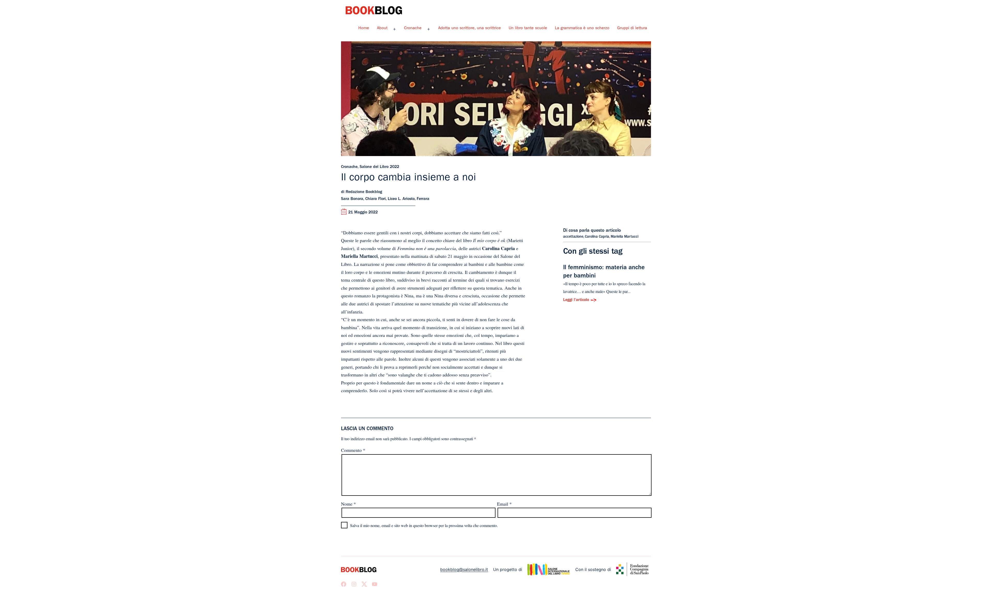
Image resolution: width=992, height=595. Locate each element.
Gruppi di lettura (632, 28)
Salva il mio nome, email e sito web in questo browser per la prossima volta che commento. (424, 525)
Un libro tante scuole (528, 28)
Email (504, 504)
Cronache (413, 28)
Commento (353, 450)
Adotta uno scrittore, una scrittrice (469, 28)
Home (363, 28)
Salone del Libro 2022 (379, 167)
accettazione (573, 237)
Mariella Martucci (624, 237)
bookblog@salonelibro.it (464, 569)
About (382, 28)
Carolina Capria (597, 237)
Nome (348, 504)
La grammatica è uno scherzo (582, 28)
